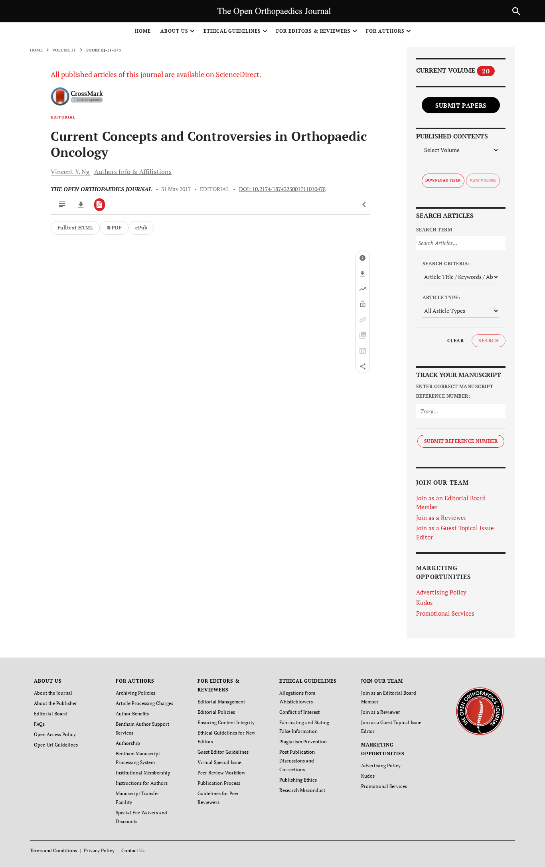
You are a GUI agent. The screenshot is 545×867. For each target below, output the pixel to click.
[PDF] (99, 204)
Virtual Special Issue (219, 762)
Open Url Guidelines (56, 745)
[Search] (516, 11)
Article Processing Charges (144, 703)
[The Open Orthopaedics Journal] (480, 711)
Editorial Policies (216, 712)
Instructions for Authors (142, 783)
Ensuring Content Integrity (226, 722)
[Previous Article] (364, 204)
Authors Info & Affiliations (133, 171)
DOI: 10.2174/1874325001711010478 (282, 189)
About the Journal (53, 693)
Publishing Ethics (298, 780)
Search (488, 341)
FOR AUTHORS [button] (385, 31)
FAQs (39, 724)
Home (143, 31)
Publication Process (218, 783)
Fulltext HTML (75, 228)
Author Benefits (132, 714)
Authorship (128, 743)
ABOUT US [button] (174, 31)
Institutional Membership (143, 773)
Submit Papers (460, 105)
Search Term (434, 230)
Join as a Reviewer (441, 517)
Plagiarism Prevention (303, 742)
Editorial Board (50, 714)
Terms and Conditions (53, 850)
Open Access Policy (55, 734)
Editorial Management (221, 702)
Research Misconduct (302, 790)
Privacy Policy (99, 850)
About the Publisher (55, 703)
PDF (117, 228)
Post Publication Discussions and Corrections (297, 760)
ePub (141, 228)
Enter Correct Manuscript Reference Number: (455, 391)
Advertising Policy (441, 592)
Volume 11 (64, 50)
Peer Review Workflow (221, 773)
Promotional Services (445, 613)
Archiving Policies (135, 693)
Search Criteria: (446, 264)
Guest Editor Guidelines (223, 752)
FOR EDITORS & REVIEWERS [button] (313, 31)
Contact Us (132, 850)
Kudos (424, 602)
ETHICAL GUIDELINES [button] (232, 31)
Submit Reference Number (461, 441)
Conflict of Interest (299, 712)
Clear (455, 341)
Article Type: (441, 297)
